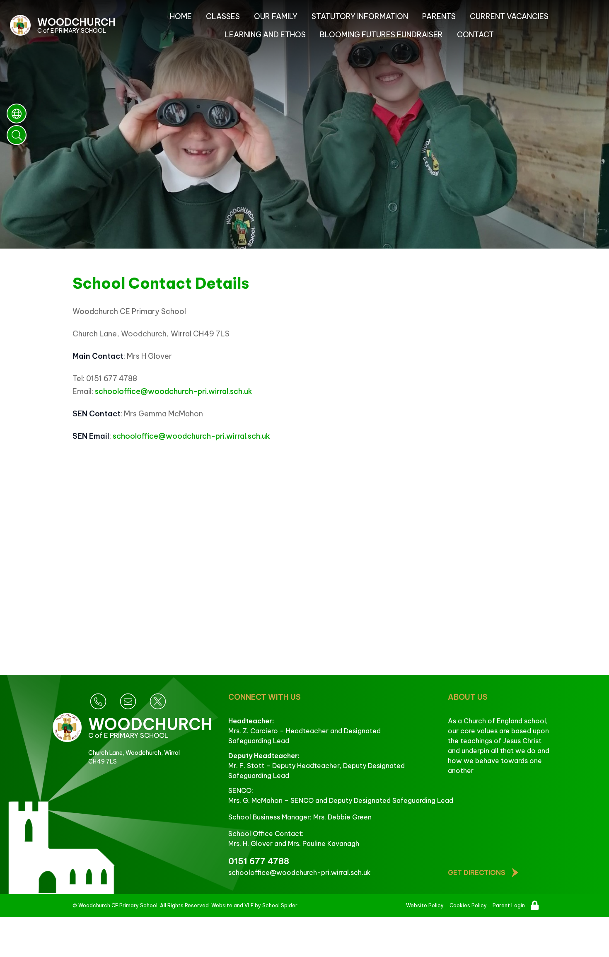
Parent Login (509, 905)
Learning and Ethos (265, 34)
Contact (475, 34)
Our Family (275, 16)
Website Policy (425, 905)
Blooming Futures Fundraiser (381, 34)
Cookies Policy (468, 905)
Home (181, 16)
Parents (439, 16)
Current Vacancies (509, 16)
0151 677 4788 (258, 861)
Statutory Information (360, 16)
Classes (223, 16)
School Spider (279, 905)
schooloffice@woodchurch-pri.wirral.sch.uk (173, 391)
